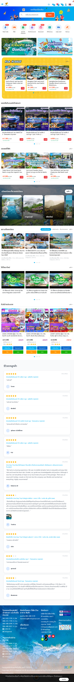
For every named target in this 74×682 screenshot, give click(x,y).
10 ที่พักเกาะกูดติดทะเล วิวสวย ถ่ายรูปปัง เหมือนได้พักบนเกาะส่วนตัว (36, 291)
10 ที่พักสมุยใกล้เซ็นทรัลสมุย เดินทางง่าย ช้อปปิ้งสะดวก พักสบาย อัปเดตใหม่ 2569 (12, 253)
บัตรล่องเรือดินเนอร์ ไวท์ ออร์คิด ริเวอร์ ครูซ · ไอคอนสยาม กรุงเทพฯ (25, 421)
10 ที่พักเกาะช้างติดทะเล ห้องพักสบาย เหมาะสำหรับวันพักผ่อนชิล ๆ (60, 291)
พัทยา (69, 217)
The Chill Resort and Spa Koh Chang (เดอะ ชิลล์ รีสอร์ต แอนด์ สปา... (59, 172)
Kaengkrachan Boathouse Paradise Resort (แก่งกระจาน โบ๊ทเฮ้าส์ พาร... (57, 83)
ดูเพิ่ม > (69, 191)
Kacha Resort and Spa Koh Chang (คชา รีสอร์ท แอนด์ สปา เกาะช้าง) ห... (14, 83)
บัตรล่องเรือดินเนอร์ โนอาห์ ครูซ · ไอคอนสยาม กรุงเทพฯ (22, 581)
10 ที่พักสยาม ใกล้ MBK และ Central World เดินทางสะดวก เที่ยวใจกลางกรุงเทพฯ (61, 253)
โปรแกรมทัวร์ (18, 348)
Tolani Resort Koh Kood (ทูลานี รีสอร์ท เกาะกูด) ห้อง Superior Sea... (12, 171)
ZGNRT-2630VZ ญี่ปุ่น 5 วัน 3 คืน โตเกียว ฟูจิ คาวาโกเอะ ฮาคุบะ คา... (59, 335)
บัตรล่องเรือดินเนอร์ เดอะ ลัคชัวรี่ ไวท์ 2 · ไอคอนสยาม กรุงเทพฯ (12, 134)
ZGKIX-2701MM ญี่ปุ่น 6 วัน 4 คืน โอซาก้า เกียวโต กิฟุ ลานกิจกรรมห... (35, 335)
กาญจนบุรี (29, 217)
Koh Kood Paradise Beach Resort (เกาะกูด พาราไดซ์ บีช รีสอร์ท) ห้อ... (36, 172)
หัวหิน (5, 217)
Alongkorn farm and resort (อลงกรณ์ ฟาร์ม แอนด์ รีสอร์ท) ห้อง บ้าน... (35, 83)
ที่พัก (10, 258)
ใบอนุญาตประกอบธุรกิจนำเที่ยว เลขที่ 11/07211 (17, 667)
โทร (7, 352)
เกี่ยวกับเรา (23, 628)
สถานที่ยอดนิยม (5, 258)
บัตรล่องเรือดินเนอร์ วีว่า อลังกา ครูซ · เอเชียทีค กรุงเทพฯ (22, 377)
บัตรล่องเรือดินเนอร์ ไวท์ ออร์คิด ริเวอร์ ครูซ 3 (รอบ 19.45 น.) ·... (59, 134)
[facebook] (42, 636)
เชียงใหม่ (49, 217)
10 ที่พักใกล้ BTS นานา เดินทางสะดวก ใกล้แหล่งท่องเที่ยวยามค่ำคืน (36, 252)
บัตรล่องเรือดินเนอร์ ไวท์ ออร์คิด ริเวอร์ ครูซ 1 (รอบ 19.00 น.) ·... (35, 134)
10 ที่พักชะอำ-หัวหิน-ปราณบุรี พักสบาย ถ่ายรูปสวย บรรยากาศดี (12, 291)
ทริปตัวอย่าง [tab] (55, 229)
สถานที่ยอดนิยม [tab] (46, 229)
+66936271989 (46, 632)
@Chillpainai (7, 631)
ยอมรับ (64, 679)
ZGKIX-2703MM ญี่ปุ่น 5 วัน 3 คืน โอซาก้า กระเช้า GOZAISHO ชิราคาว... (12, 335)
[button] (33, 92)
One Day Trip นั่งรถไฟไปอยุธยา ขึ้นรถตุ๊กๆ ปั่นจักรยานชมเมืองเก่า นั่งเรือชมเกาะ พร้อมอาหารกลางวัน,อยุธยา (34, 466)
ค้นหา (50, 15)
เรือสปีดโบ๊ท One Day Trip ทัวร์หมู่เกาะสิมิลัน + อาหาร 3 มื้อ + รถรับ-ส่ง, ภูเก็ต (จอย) (30, 498)
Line (18, 352)
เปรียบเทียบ (7, 348)
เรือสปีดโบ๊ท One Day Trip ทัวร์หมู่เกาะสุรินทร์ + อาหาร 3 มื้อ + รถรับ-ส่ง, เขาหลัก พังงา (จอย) (33, 537)
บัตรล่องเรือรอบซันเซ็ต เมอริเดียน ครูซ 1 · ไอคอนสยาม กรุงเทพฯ (24, 559)
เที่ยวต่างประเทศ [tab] (64, 229)
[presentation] (3, 46)
